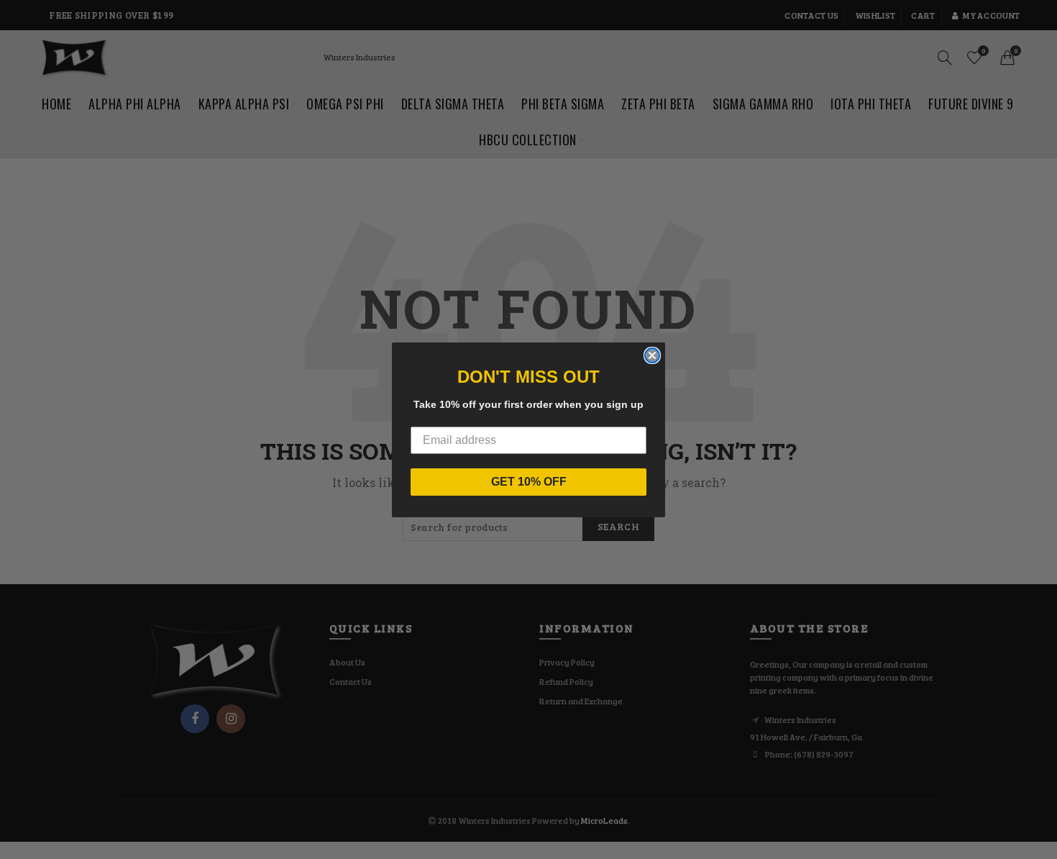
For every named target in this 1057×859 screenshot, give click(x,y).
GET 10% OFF (529, 482)
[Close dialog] (652, 355)
